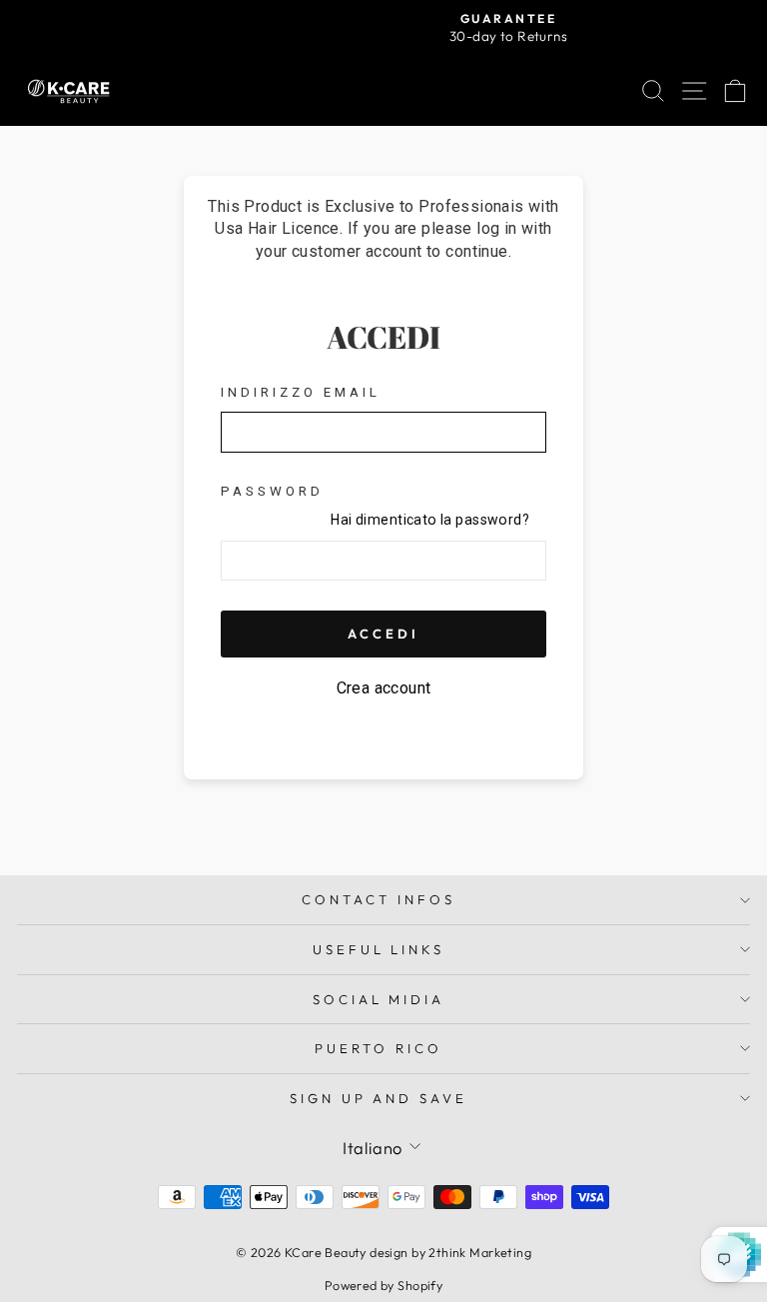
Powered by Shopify (383, 1285)
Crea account (384, 687)
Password (272, 491)
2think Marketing (479, 1252)
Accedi (383, 634)
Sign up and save (379, 1098)
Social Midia (379, 999)
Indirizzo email (301, 392)
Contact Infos (378, 899)
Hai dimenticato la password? (430, 520)
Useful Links (379, 949)
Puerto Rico (378, 1048)
